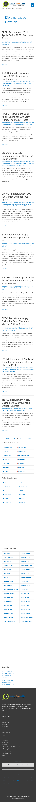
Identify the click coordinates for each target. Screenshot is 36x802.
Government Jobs (20, 83)
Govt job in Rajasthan (10, 369)
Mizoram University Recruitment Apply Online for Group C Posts (17, 156)
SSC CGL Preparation (7, 680)
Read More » (5, 64)
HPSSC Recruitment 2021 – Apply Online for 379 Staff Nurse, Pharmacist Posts (16, 116)
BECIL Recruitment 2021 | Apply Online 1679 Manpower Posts (17, 35)
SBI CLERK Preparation (8, 673)
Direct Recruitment (7, 753)
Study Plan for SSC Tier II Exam (11, 746)
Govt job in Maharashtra (20, 288)
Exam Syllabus (7, 749)
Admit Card (5, 740)
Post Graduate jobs (10, 330)
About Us (4, 724)
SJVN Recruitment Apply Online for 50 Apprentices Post (15, 237)
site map (4, 720)
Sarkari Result (5, 742)
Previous (7, 438)
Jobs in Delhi (25, 42)
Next (30, 438)
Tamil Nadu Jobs (17, 410)
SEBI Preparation (6, 675)
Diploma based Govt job (19, 41)
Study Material (7, 751)
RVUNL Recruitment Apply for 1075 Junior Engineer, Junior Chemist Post (18, 362)
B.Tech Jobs (16, 327)
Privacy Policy (5, 722)
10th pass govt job (18, 81)
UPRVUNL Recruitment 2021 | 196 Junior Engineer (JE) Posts (18, 196)
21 (27, 777)
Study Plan (5, 744)
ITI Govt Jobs (24, 124)
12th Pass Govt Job (28, 81)
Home (3, 735)
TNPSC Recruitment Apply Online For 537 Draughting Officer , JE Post (16, 402)
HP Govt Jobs (24, 245)
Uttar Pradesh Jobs (18, 205)
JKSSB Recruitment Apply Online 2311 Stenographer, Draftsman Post (16, 76)
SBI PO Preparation (7, 671)
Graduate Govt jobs (16, 42)
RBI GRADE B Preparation (8, 685)
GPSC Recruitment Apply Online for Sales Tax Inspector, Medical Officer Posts (18, 321)
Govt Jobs (7, 42)
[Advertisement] (18, 526)
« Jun (17, 786)
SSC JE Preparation (7, 678)
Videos (3, 755)
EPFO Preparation (6, 682)
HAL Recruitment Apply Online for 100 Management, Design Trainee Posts (18, 280)
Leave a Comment (7, 41)
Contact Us (5, 726)
